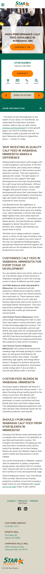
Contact (22, 73)
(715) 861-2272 (11, 526)
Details (17, 83)
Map (8, 83)
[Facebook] (19, 511)
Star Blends (22, 62)
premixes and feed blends (13, 128)
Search (36, 83)
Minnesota (22, 500)
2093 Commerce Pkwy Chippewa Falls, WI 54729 (16, 548)
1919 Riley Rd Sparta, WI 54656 (12, 536)
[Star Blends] (22, 4)
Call (27, 83)
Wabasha (34, 500)
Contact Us (22, 47)
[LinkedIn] (25, 511)
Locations (11, 500)
